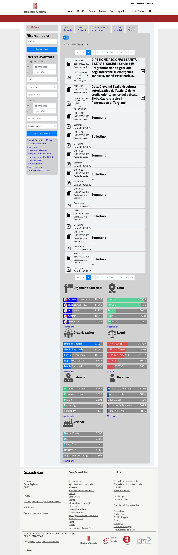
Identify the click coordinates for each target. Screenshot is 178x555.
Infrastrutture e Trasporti (79, 503)
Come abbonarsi (34, 160)
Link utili (117, 487)
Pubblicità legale (121, 517)
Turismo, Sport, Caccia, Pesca (81, 528)
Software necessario (36, 143)
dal (28, 66)
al (27, 72)
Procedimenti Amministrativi (126, 505)
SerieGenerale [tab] (67, 28)
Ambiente (73, 487)
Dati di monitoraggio (122, 526)
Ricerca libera (41, 49)
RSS (132, 4)
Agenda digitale (75, 481)
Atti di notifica (30, 507)
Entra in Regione (33, 472)
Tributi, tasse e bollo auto (124, 530)
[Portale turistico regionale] (126, 540)
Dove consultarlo (34, 167)
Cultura (72, 493)
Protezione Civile (76, 518)
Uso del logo (119, 496)
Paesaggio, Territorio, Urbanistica (83, 515)
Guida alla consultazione (38, 170)
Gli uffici (27, 487)
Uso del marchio (121, 499)
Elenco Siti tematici (122, 490)
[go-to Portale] (30, 8)
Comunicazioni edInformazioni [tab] (100, 28)
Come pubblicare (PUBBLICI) (40, 157)
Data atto (31, 100)
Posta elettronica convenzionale (128, 484)
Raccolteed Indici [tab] (118, 28)
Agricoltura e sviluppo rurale (81, 484)
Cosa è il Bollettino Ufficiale (39, 140)
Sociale (72, 525)
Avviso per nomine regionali (36, 513)
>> (131, 52)
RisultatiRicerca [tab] (132, 28)
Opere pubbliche (76, 512)
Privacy (27, 496)
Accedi (30, 550)
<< (78, 52)
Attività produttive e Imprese (81, 490)
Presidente (28, 481)
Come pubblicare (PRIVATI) (39, 153)
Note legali (118, 523)
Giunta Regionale (31, 484)
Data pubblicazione (35, 61)
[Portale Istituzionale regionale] (89, 540)
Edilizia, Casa (74, 497)
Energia (72, 500)
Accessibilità (119, 511)
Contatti (140, 4)
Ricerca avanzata (42, 133)
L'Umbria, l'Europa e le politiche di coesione (42, 501)
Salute (71, 522)
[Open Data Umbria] (110, 540)
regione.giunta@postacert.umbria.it (43, 541)
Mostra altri (69, 326)
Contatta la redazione (37, 150)
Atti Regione (119, 514)
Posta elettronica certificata (126, 481)
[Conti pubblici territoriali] (144, 540)
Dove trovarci (33, 147)
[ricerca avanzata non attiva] (67, 38)
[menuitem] (67, 11)
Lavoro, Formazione (77, 509)
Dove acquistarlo (34, 163)
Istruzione (73, 506)
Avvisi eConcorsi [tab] (82, 28)
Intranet (150, 4)
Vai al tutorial (33, 27)
